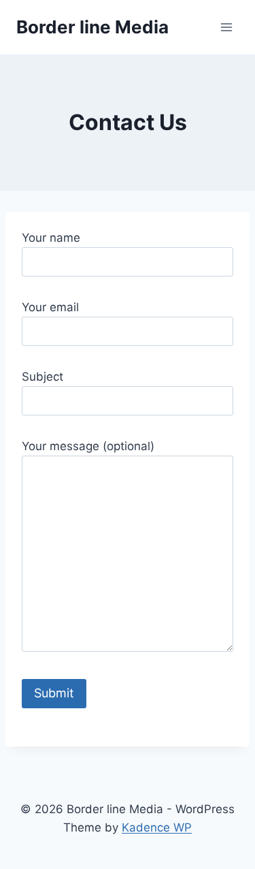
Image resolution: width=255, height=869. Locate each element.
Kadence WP (157, 827)
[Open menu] (226, 26)
